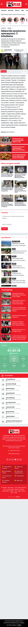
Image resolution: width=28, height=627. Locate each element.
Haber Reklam (16, 241)
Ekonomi (10, 10)
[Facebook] (7, 459)
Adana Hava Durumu (19, 467)
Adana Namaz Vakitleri (6, 472)
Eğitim (12, 489)
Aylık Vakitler (5, 370)
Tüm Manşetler (20, 475)
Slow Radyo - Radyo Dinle (7, 487)
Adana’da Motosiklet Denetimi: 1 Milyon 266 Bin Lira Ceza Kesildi (7, 175)
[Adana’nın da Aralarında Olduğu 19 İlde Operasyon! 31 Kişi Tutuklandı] (7, 198)
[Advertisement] (14, 563)
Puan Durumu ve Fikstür (7, 476)
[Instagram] (12, 459)
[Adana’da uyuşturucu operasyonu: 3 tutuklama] (14, 61)
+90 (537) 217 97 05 (15, 450)
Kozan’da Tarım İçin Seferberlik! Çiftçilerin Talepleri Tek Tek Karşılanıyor (19, 252)
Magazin (12, 491)
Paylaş (4, 71)
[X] (10, 459)
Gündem (3, 10)
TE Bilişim (18, 496)
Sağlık (14, 263)
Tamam (19, 625)
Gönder (4, 228)
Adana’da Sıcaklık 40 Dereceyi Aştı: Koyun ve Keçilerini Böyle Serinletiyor (18, 282)
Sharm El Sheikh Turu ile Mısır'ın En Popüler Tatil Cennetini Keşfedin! (19, 245)
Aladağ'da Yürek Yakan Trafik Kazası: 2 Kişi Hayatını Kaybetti (20, 204)
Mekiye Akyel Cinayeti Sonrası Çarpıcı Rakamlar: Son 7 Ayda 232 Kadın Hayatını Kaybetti (19, 259)
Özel (14, 248)
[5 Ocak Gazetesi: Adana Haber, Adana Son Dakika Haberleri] (14, 4)
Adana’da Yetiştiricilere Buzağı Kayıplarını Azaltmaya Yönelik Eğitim (18, 274)
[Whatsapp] (18, 459)
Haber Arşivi (19, 480)
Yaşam (14, 256)
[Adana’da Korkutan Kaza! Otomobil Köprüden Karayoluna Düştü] (21, 183)
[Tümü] (26, 237)
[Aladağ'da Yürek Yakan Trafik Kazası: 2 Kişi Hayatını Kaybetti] (21, 198)
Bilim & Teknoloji (22, 487)
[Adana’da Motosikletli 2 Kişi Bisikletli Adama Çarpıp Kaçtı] (7, 183)
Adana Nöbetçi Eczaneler (7, 467)
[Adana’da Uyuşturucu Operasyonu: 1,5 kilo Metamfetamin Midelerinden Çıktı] (21, 169)
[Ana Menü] (1, 4)
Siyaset (17, 10)
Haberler (3, 28)
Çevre (14, 278)
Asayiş (9, 28)
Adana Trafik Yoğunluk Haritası (19, 472)
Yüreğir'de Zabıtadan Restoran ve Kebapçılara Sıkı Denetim (14, 14)
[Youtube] (15, 459)
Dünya (8, 489)
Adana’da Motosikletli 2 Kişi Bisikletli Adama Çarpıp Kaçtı (7, 189)
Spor (22, 10)
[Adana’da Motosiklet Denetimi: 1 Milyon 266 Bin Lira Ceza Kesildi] (7, 169)
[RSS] (20, 459)
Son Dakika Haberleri (5, 481)
